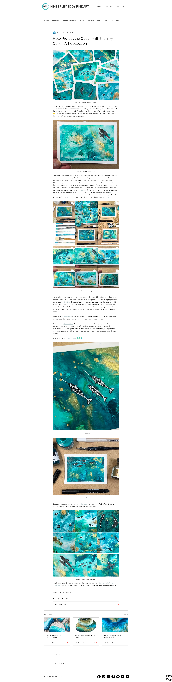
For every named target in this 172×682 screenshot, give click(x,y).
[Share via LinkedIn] (62, 598)
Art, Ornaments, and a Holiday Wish (112, 636)
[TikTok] (99, 676)
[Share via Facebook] (54, 598)
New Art (81, 20)
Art (112, 20)
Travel (105, 20)
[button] (112, 6)
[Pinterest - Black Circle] (108, 676)
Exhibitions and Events (69, 20)
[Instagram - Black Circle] (103, 676)
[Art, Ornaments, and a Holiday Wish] (115, 625)
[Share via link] (67, 598)
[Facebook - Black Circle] (113, 676)
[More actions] (118, 33)
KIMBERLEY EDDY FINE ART (69, 6)
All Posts (46, 20)
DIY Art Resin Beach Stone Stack (85, 636)
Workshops (91, 20)
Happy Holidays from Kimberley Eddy (54, 636)
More (117, 20)
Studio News (55, 20)
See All (126, 614)
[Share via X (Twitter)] (58, 598)
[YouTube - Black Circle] (118, 676)
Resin (98, 20)
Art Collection (67, 592)
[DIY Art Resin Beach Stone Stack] (86, 625)
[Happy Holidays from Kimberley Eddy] (57, 625)
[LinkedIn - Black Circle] (127, 676)
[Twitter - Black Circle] (122, 676)
